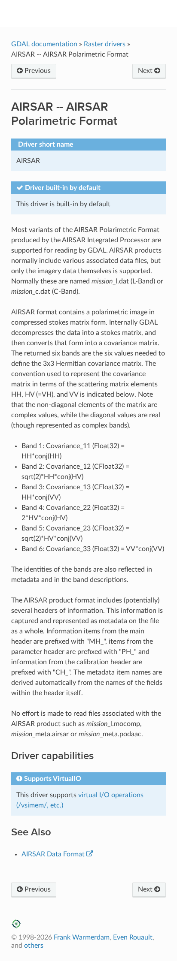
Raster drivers (104, 44)
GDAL (94, 13)
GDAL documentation (45, 44)
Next (146, 70)
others (33, 945)
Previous (37, 70)
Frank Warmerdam (82, 937)
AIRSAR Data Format (53, 854)
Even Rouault (133, 937)
